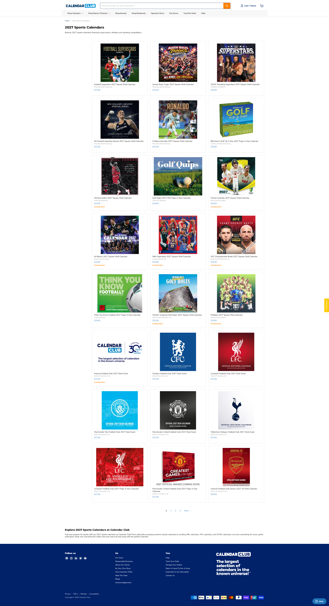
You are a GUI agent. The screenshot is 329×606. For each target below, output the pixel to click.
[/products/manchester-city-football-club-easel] (119, 410)
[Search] (226, 6)
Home (67, 21)
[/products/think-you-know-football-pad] (119, 293)
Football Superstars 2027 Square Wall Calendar (114, 84)
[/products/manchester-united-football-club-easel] (178, 410)
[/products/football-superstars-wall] (119, 63)
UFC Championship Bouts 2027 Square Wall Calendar (234, 256)
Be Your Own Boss (123, 568)
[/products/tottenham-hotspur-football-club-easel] (236, 410)
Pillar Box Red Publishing (103, 87)
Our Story (119, 558)
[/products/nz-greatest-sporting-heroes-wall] (119, 119)
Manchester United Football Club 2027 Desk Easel (174, 432)
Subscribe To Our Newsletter (177, 572)
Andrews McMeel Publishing (221, 144)
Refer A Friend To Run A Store (178, 568)
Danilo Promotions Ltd (102, 376)
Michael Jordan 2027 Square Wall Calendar (113, 198)
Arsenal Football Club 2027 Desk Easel (111, 373)
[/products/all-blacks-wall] (119, 235)
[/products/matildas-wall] (236, 293)
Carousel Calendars (159, 200)
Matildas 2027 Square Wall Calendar (227, 315)
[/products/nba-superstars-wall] (178, 235)
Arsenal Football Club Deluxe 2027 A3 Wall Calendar (234, 488)
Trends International (101, 200)
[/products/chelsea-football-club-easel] (178, 352)
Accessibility (94, 594)
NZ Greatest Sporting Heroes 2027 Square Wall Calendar (119, 141)
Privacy (67, 594)
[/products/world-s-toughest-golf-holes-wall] (178, 293)
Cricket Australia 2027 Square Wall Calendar (230, 198)
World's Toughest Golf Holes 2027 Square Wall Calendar (177, 315)
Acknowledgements (123, 582)
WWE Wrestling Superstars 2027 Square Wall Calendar (235, 84)
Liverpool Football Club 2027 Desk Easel (228, 373)
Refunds (84, 594)
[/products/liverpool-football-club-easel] (236, 352)
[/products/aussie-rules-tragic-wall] (178, 63)
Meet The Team (121, 575)
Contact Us (170, 575)
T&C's (75, 594)
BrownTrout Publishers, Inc (220, 259)
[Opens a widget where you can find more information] (319, 601)
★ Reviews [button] (326, 305)
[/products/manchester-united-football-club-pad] (178, 467)
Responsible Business (124, 561)
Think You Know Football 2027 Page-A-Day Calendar (117, 315)
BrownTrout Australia (218, 200)
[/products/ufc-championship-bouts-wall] (236, 235)
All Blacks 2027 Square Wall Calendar (110, 256)
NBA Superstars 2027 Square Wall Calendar (171, 256)
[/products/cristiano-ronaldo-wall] (178, 119)
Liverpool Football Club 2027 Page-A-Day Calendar (116, 488)
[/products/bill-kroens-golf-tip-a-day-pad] (236, 119)
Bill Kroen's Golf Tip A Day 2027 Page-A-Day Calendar (234, 141)
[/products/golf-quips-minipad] (178, 176)
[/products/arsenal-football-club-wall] (236, 467)
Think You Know (99, 317)
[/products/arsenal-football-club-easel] (119, 352)
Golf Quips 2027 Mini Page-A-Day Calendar (171, 198)
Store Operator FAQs (123, 572)
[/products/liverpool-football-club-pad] (119, 467)
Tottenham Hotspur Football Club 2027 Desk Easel (232, 432)
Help (168, 558)
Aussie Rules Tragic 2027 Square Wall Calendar (173, 84)
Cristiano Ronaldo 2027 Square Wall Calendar (172, 141)
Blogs (117, 579)
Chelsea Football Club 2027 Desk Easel (169, 373)
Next (186, 510)
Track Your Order (172, 561)
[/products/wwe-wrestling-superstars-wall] (236, 63)
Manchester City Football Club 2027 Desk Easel (114, 432)
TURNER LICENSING (218, 87)
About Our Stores (122, 565)
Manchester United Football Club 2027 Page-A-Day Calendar (174, 490)
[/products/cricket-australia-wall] (236, 176)
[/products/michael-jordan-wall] (119, 176)
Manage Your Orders (174, 565)
